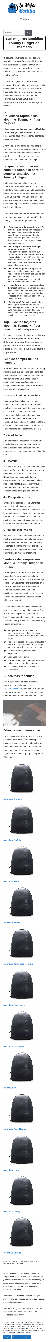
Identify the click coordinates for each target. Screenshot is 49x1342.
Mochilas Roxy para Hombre (18, 964)
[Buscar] (28, 33)
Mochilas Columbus (13, 1046)
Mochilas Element (12, 799)
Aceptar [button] (7, 1337)
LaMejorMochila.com (12, 689)
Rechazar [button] (16, 1337)
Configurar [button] (26, 1337)
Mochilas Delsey (12, 1211)
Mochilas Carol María (14, 1005)
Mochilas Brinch (11, 923)
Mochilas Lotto (11, 1170)
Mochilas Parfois (12, 840)
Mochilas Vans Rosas (14, 1129)
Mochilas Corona (12, 1253)
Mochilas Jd (9, 1088)
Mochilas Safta (11, 881)
